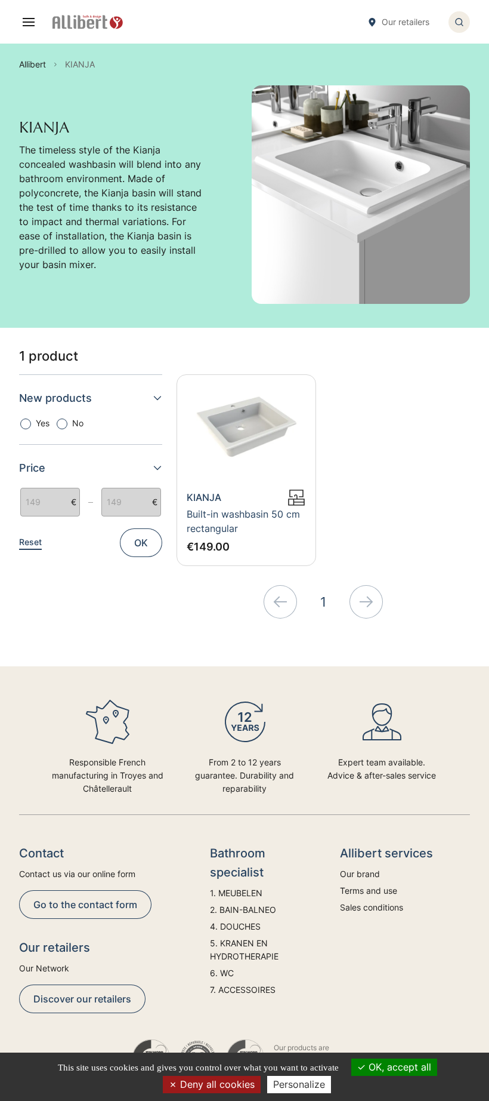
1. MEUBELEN (236, 893)
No (77, 423)
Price (32, 468)
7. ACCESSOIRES (243, 990)
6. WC (222, 973)
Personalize (299, 1084)
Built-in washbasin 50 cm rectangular (243, 521)
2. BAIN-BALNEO (243, 910)
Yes (42, 423)
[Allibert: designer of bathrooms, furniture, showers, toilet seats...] (87, 22)
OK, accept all (398, 1067)
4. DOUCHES (235, 926)
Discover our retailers (82, 999)
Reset (30, 542)
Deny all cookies (216, 1084)
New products (55, 398)
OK (141, 543)
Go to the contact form (85, 905)
